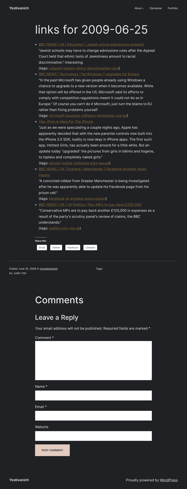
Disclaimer (156, 8)
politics (55, 228)
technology (106, 116)
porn (94, 163)
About (138, 8)
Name (41, 386)
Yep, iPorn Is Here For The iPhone (66, 122)
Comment (44, 338)
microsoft (57, 116)
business (73, 116)
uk (67, 199)
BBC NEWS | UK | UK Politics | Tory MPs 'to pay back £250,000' (90, 205)
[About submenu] (143, 8)
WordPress (169, 480)
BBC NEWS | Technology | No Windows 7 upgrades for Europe (89, 74)
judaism (55, 68)
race (115, 68)
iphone (54, 163)
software (88, 116)
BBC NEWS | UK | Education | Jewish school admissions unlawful (91, 44)
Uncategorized (49, 268)
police (89, 199)
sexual (104, 163)
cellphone (81, 163)
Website (41, 427)
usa (119, 116)
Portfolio (173, 8)
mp (72, 228)
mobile (66, 163)
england (76, 199)
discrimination (98, 68)
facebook (56, 199)
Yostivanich (19, 8)
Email (41, 407)
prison (100, 199)
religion (69, 68)
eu (125, 116)
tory (65, 228)
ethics (81, 68)
